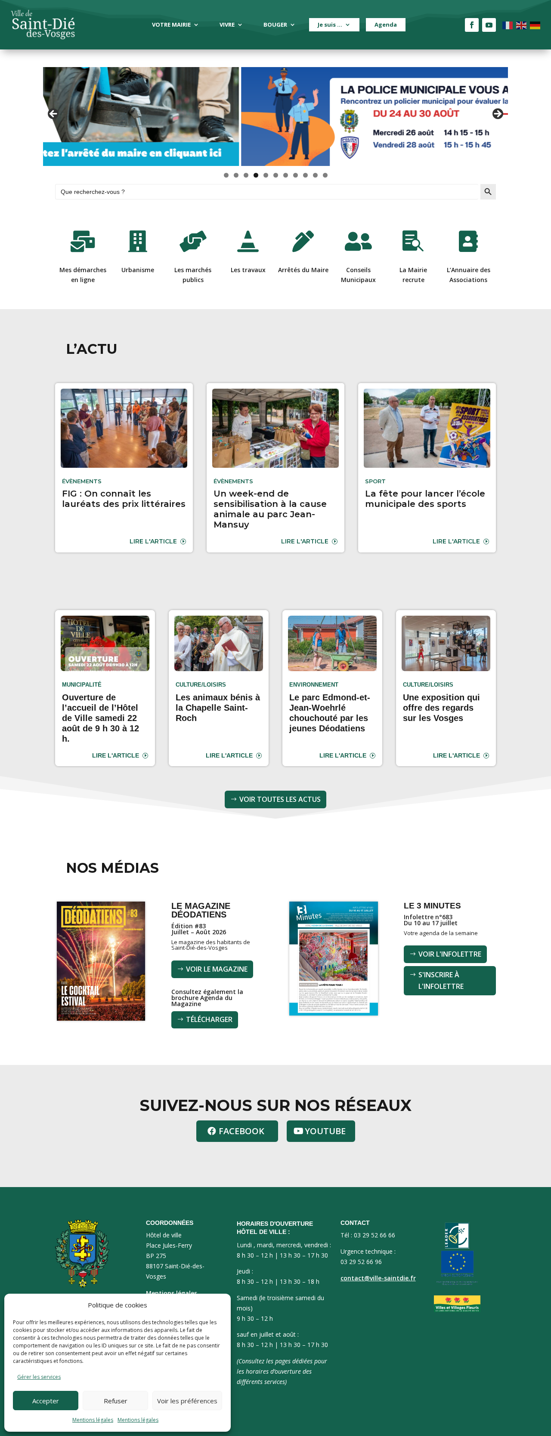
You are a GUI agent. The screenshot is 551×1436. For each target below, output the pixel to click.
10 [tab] (315, 175)
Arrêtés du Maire (303, 270)
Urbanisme (137, 270)
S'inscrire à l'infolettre (441, 980)
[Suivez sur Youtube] (489, 25)
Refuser (115, 1400)
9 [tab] (305, 175)
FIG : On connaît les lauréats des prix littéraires (124, 498)
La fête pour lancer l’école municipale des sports (425, 498)
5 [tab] (265, 175)
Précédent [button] (53, 114)
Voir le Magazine (217, 969)
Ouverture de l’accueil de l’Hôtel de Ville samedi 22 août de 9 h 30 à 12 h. (100, 718)
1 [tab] (226, 175)
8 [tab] (295, 175)
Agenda (386, 24)
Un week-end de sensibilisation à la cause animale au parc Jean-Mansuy (270, 509)
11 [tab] (325, 175)
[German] (535, 25)
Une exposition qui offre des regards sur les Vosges (441, 708)
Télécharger (209, 1019)
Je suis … (330, 24)
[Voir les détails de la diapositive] (275, 116)
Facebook (241, 1131)
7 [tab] (285, 175)
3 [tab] (246, 175)
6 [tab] (275, 175)
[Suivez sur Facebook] (472, 25)
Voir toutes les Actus (280, 799)
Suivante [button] (497, 114)
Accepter (45, 1400)
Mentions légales (92, 1420)
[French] (508, 25)
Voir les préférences (187, 1400)
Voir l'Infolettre (449, 954)
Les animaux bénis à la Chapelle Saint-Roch (218, 708)
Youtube (325, 1131)
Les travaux (248, 270)
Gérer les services (39, 1377)
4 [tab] (256, 175)
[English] (521, 25)
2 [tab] (236, 175)
